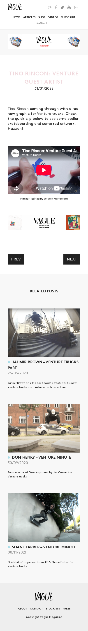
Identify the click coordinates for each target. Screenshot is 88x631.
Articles (29, 17)
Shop (41, 17)
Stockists (53, 608)
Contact (36, 608)
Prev (16, 259)
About (22, 608)
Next (72, 259)
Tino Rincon (18, 109)
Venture (44, 114)
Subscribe (68, 17)
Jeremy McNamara (56, 198)
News (16, 17)
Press (66, 608)
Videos (53, 17)
